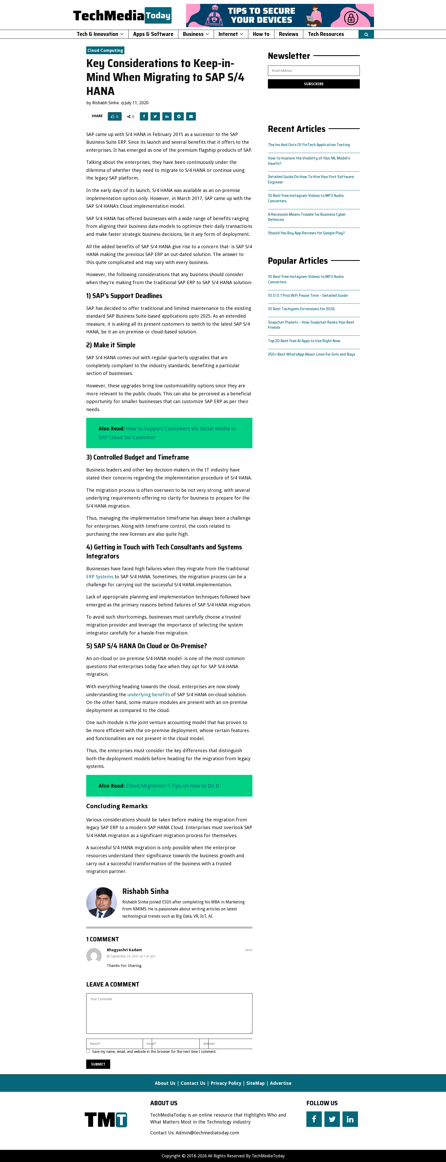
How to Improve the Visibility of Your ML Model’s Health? (309, 161)
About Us (165, 1083)
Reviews (288, 34)
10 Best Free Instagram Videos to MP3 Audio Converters (306, 198)
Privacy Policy (226, 1083)
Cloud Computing (105, 50)
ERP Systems (99, 576)
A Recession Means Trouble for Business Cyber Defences (307, 217)
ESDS (166, 902)
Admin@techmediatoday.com (207, 1132)
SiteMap (255, 1083)
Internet (228, 34)
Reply (248, 950)
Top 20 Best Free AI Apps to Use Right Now (304, 341)
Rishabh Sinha (105, 102)
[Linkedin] (350, 1119)
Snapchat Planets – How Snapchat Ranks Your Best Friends (311, 325)
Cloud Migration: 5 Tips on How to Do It (172, 786)
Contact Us (193, 1083)
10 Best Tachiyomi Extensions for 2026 (301, 309)
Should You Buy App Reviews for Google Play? (306, 233)
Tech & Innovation (97, 34)
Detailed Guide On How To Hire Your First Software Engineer (311, 179)
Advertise (280, 1083)
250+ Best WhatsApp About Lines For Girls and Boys (311, 354)
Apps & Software (153, 34)
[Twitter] (332, 1119)
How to (261, 34)
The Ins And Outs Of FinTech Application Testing (309, 144)
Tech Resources (326, 34)
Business (193, 34)
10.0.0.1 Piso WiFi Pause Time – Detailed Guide (308, 295)
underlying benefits (149, 694)
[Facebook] (314, 1119)
